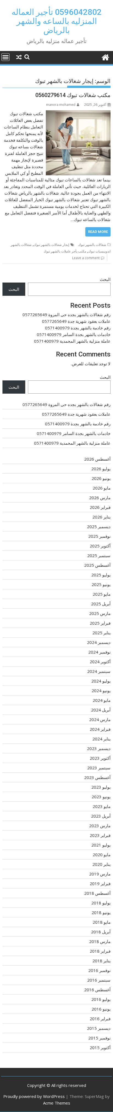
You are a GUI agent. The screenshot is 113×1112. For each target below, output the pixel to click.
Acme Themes (56, 1103)
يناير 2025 (101, 632)
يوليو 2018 (101, 903)
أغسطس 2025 (97, 565)
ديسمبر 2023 (99, 748)
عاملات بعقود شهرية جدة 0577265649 (76, 321)
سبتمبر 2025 (99, 555)
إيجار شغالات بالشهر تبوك (51, 244)
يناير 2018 (101, 960)
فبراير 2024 (100, 729)
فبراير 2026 (100, 507)
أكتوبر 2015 (100, 1047)
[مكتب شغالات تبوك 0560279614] (78, 113)
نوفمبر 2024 (99, 652)
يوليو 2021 (101, 845)
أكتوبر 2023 (100, 758)
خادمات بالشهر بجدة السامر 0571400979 (74, 334)
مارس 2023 (100, 825)
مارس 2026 (100, 497)
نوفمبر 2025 (99, 536)
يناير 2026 (101, 517)
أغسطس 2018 (97, 893)
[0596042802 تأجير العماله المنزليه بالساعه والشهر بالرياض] (105, 57)
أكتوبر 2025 (100, 546)
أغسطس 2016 (97, 989)
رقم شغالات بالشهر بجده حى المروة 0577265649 (66, 314)
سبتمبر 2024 (99, 671)
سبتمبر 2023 (99, 767)
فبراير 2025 (100, 623)
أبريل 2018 (101, 931)
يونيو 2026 (101, 478)
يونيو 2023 (101, 796)
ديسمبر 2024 (99, 642)
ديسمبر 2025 (99, 526)
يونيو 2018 (101, 912)
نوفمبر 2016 (99, 970)
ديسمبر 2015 (99, 1028)
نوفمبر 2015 (99, 1038)
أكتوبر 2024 (100, 661)
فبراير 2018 (100, 951)
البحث (105, 279)
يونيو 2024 (101, 690)
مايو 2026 (102, 488)
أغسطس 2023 (97, 777)
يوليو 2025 (101, 575)
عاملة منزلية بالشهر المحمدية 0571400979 (72, 341)
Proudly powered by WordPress (34, 1096)
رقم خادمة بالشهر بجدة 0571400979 (78, 328)
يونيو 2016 (101, 1009)
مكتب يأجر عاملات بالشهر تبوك (65, 251)
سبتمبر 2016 (99, 980)
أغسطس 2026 (97, 459)
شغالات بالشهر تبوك (92, 244)
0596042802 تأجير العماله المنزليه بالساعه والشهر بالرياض (56, 21)
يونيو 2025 (101, 584)
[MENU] (5, 57)
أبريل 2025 (101, 603)
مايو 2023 (102, 806)
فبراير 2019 (100, 883)
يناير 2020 (101, 864)
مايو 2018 (102, 922)
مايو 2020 (102, 854)
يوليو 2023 (101, 787)
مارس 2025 (100, 613)
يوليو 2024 (101, 681)
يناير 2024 (101, 739)
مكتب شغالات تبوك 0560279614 (73, 95)
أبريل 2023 (101, 816)
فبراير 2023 (100, 835)
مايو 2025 (102, 594)
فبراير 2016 (100, 1018)
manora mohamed (60, 104)
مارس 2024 (100, 719)
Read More (98, 232)
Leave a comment (86, 258)
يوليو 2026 (101, 468)
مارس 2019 (100, 874)
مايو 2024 (102, 700)
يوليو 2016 (101, 999)
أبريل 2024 (101, 710)
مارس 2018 (100, 941)
